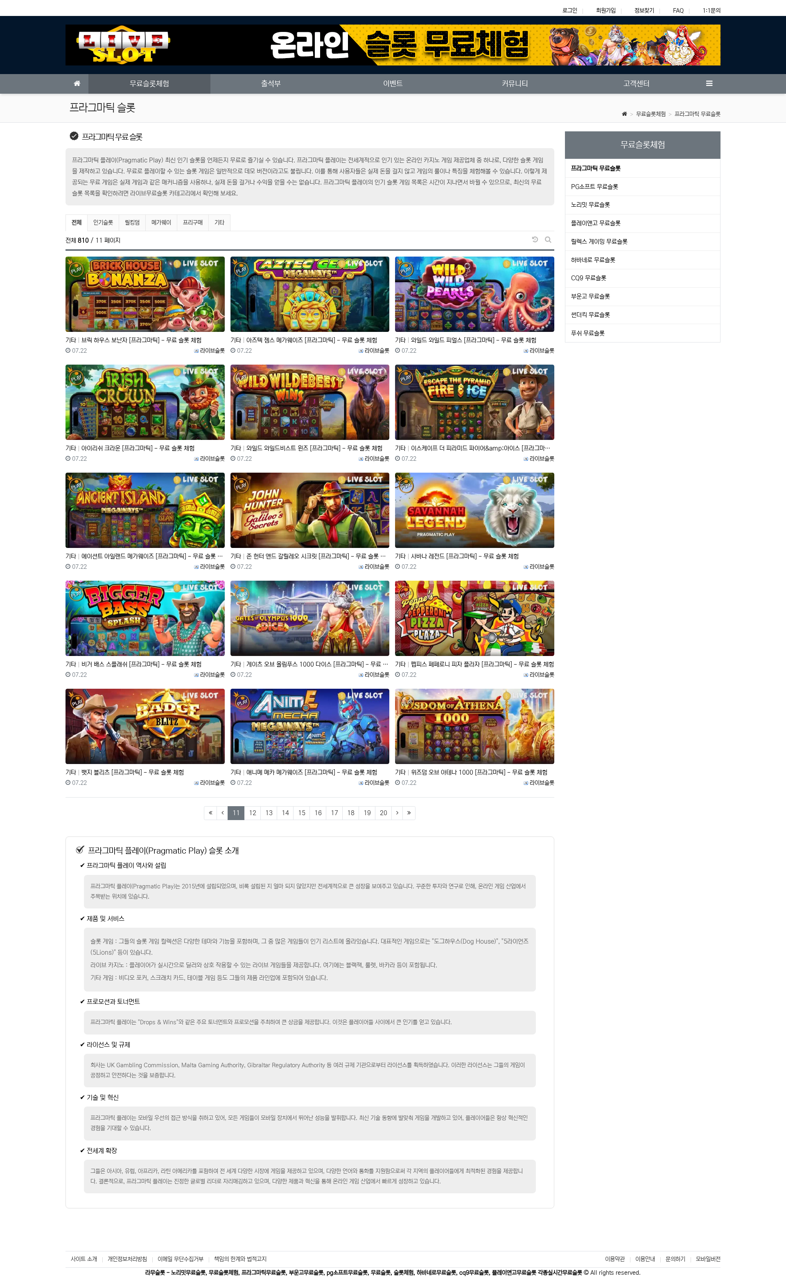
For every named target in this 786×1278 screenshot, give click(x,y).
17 (334, 812)
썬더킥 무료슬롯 (590, 314)
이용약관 (615, 1259)
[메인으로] (77, 84)
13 (269, 812)
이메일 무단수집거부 (180, 1259)
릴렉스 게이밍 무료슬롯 (599, 241)
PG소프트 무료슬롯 (594, 186)
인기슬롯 (103, 222)
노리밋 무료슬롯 (590, 204)
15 (301, 812)
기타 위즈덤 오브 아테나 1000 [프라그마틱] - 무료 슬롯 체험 (471, 772)
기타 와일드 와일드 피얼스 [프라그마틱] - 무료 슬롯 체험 (465, 340)
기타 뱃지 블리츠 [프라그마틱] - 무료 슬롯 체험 (125, 772)
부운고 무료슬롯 (590, 296)
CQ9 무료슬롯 (588, 278)
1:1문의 (711, 10)
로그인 (569, 10)
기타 (219, 222)
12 (252, 812)
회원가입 (606, 10)
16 (318, 812)
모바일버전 (708, 1259)
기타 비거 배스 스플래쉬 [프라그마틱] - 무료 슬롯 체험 (133, 664)
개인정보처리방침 (127, 1259)
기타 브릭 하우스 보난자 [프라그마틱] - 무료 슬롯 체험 (133, 340)
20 (383, 812)
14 (285, 812)
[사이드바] (709, 84)
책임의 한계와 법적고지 (240, 1259)
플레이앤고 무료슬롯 (596, 223)
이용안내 (645, 1259)
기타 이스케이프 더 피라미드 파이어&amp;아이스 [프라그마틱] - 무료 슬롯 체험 (474, 448)
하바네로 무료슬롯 (593, 260)
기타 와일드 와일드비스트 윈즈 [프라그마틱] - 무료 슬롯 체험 (306, 448)
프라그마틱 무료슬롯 (697, 114)
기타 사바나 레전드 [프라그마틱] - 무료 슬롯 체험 (457, 556)
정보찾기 (644, 10)
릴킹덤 (132, 222)
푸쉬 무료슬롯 (588, 333)
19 (367, 812)
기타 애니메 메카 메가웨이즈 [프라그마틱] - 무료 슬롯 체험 (303, 772)
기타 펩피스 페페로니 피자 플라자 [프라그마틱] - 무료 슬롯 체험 (474, 664)
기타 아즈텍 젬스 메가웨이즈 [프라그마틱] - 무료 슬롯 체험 (303, 340)
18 (351, 812)
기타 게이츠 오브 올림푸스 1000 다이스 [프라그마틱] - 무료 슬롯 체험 (310, 664)
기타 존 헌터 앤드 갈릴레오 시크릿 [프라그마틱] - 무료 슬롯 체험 (310, 556)
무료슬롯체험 (651, 114)
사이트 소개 (84, 1259)
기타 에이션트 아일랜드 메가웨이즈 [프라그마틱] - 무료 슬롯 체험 (145, 556)
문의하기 (675, 1259)
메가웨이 (161, 222)
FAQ (678, 10)
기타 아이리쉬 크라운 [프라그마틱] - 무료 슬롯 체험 (130, 448)
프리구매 (193, 222)
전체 (76, 222)
